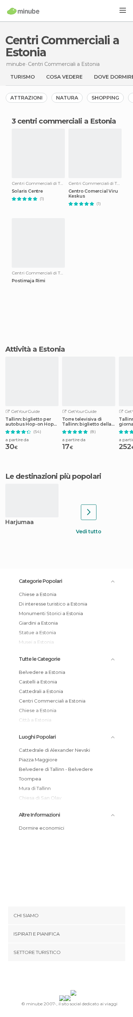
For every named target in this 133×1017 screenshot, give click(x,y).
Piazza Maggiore (38, 759)
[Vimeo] (73, 977)
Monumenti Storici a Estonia (51, 613)
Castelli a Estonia (38, 681)
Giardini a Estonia (38, 623)
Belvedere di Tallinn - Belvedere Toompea (56, 774)
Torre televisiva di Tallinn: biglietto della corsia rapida (86, 422)
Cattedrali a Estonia (41, 691)
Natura (67, 98)
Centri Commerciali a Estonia (52, 701)
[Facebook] (55, 977)
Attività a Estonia (35, 349)
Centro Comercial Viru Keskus (93, 194)
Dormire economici (41, 828)
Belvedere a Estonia (42, 672)
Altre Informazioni (39, 815)
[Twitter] (64, 977)
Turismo (22, 77)
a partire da (17, 439)
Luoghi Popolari (37, 737)
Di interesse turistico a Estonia (53, 604)
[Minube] (23, 11)
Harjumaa (19, 522)
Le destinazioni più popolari (53, 476)
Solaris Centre (27, 191)
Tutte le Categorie (39, 659)
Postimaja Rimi (28, 280)
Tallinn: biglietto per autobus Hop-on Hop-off (30, 422)
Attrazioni (26, 98)
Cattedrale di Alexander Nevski (54, 750)
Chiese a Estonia (37, 594)
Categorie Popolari (40, 581)
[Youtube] (83, 977)
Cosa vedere (64, 77)
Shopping (105, 98)
